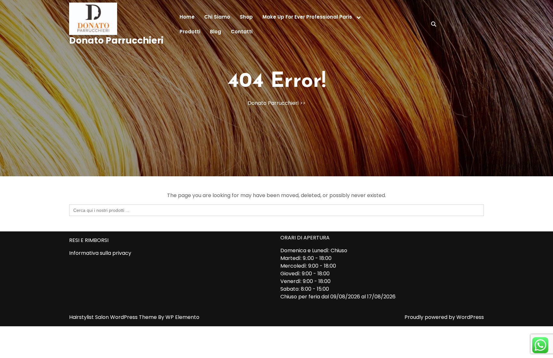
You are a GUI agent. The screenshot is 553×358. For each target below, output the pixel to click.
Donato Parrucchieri (116, 40)
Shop (246, 16)
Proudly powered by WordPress (444, 317)
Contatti (241, 31)
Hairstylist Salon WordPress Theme (113, 317)
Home (187, 16)
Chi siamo (217, 16)
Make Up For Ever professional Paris (307, 16)
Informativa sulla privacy (100, 253)
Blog (215, 31)
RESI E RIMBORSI (88, 240)
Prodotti (190, 31)
